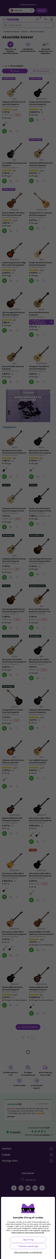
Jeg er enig (28, 1239)
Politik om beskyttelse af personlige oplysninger (30, 1231)
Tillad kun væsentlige (28, 1246)
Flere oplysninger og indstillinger (28, 1252)
